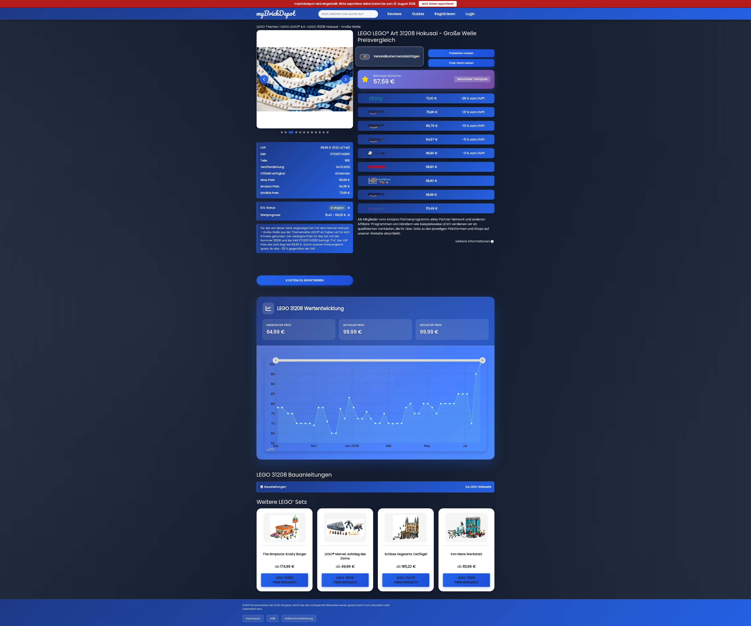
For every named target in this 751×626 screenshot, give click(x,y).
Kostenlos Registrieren (304, 280)
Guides (418, 14)
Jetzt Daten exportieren (437, 4)
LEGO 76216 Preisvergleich (466, 580)
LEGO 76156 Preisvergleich (345, 580)
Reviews (395, 14)
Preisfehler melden (461, 53)
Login (470, 14)
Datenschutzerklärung (299, 618)
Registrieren (445, 14)
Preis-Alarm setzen (461, 63)
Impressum (253, 618)
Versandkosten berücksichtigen (397, 56)
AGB (272, 618)
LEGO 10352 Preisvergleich (284, 580)
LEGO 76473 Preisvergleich (406, 580)
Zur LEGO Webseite (478, 487)
